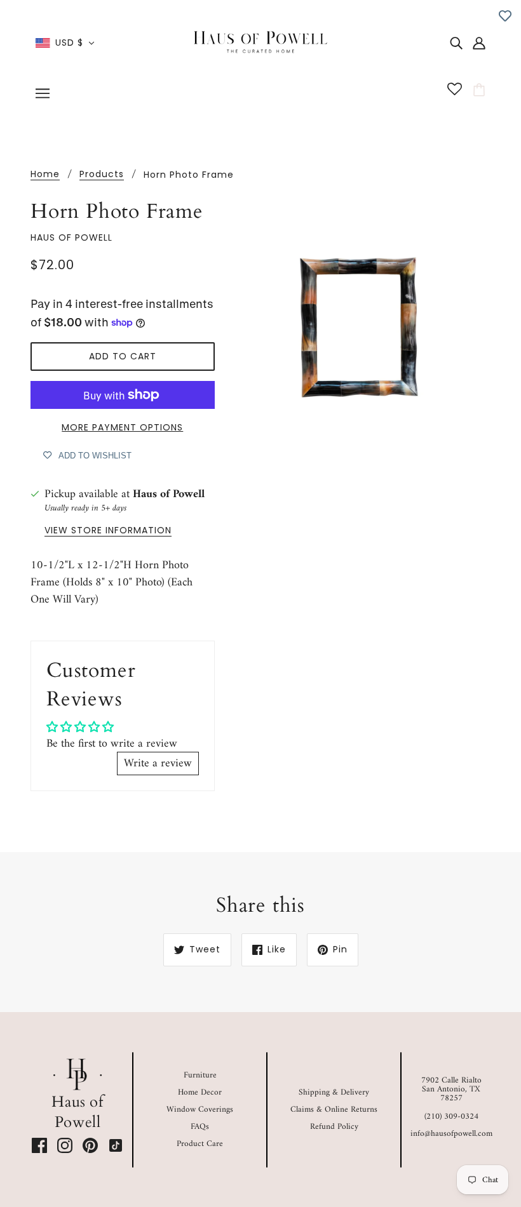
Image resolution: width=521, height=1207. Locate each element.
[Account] (479, 43)
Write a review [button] (158, 763)
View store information (108, 531)
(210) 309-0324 (451, 1116)
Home (45, 175)
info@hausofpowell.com (451, 1133)
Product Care (200, 1144)
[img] (456, 43)
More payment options (122, 427)
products (101, 175)
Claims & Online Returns (333, 1109)
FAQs (200, 1126)
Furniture (200, 1075)
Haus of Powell (71, 237)
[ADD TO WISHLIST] (505, 16)
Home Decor (200, 1092)
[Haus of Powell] (260, 42)
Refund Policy (334, 1126)
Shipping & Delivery (334, 1092)
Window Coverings (199, 1109)
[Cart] (481, 90)
